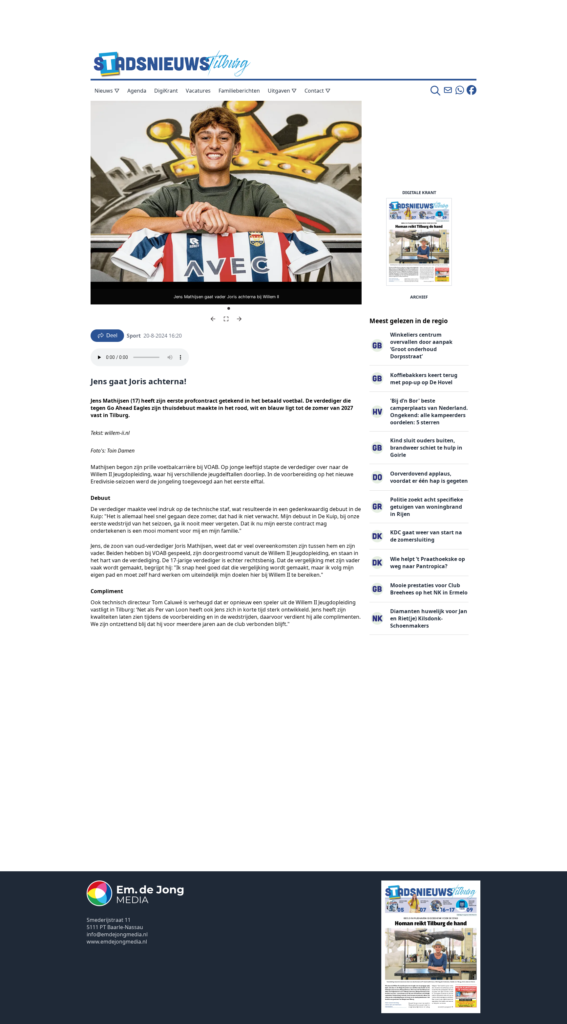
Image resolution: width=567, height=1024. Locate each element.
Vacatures (198, 90)
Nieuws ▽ (106, 90)
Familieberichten (239, 90)
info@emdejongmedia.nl (117, 934)
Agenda (136, 90)
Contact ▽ (317, 90)
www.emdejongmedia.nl (117, 941)
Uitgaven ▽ (282, 90)
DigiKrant (166, 90)
